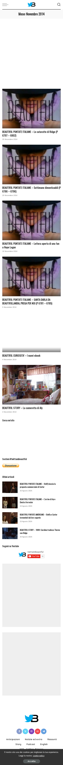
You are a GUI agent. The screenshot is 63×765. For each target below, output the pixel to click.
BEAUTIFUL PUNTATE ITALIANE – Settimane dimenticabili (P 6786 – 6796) (31, 189)
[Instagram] (31, 731)
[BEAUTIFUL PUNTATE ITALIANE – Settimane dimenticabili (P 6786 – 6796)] (31, 164)
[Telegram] (43, 731)
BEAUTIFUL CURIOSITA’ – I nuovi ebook (21, 355)
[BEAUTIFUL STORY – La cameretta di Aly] (31, 385)
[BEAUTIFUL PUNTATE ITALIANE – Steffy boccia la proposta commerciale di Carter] (10, 487)
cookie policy (38, 756)
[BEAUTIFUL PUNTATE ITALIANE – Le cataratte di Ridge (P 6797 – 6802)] (31, 108)
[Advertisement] (31, 51)
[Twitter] (25, 731)
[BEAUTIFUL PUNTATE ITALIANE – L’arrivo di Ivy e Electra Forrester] (10, 502)
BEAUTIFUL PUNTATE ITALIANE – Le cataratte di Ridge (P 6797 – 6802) (30, 133)
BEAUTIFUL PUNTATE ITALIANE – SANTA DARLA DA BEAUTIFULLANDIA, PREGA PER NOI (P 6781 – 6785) (27, 301)
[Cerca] (59, 4)
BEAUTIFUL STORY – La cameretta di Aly (22, 408)
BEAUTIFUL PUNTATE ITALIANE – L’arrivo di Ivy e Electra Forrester (37, 501)
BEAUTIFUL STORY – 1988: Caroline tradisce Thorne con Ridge (40, 531)
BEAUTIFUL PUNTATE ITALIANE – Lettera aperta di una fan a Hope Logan (30, 245)
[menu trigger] (6, 4)
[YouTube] (37, 731)
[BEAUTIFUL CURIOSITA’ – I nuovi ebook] (31, 332)
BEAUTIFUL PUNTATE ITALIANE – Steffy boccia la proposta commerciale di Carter (38, 485)
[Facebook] (19, 731)
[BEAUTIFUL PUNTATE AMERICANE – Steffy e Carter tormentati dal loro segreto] (10, 518)
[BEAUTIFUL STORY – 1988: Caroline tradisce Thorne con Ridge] (10, 533)
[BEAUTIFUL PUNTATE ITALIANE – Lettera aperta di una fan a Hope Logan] (31, 220)
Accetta (31, 761)
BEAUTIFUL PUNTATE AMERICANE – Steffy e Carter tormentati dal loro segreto (38, 516)
